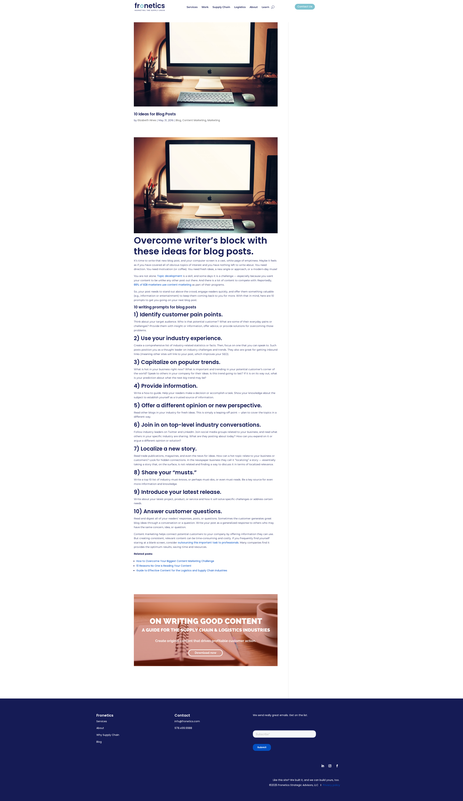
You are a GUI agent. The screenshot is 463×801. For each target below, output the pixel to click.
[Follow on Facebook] (337, 766)
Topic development (169, 276)
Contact (182, 715)
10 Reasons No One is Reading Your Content (163, 566)
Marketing (213, 120)
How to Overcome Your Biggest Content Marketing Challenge (175, 561)
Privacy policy (331, 785)
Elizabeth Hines (147, 120)
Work (205, 7)
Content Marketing (194, 120)
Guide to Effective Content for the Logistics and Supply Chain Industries (181, 570)
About (254, 7)
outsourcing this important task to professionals (208, 542)
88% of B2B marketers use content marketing (162, 284)
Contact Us (304, 6)
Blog (178, 120)
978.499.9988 (183, 728)
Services (192, 7)
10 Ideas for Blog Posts (155, 114)
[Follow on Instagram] (330, 766)
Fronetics (104, 715)
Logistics (240, 7)
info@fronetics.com (187, 721)
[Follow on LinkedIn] (323, 766)
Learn (265, 7)
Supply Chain (221, 7)
